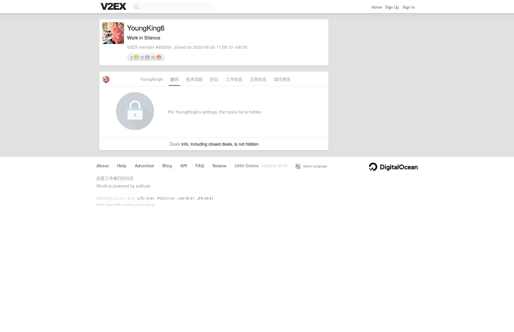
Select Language (313, 165)
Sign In (408, 7)
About (102, 166)
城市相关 (282, 79)
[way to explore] (114, 7)
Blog (167, 166)
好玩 (214, 79)
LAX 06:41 (186, 198)
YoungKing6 (151, 79)
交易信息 (258, 79)
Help (121, 166)
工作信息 (234, 79)
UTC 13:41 (146, 198)
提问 (174, 79)
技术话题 (194, 79)
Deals (175, 144)
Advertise (144, 166)
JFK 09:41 (205, 198)
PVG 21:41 (166, 198)
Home (377, 7)
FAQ (199, 166)
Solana (219, 166)
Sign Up (392, 7)
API (183, 166)
